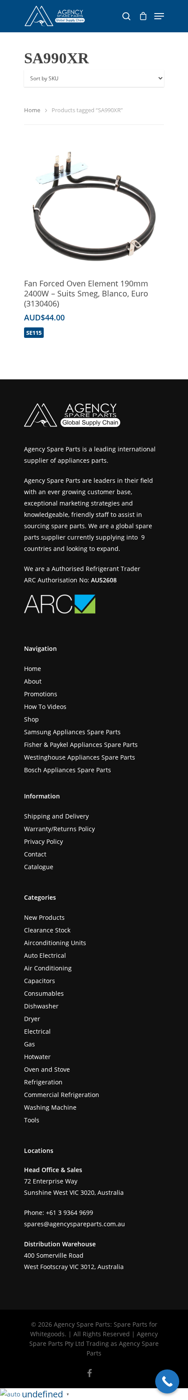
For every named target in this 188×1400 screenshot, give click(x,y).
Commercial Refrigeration (61, 1094)
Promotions (40, 694)
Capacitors (39, 981)
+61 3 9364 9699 (69, 1212)
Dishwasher (41, 1006)
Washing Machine (50, 1107)
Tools (31, 1120)
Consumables (44, 993)
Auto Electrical (45, 955)
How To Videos (45, 706)
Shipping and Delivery (56, 816)
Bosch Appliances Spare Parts (67, 770)
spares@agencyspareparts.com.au (74, 1224)
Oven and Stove (47, 1069)
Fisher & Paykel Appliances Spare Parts (81, 744)
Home (32, 110)
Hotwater (37, 1057)
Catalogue (38, 867)
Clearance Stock (47, 930)
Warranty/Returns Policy (59, 829)
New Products (44, 917)
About (33, 681)
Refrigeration (43, 1082)
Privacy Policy (43, 841)
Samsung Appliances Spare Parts (72, 732)
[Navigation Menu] (159, 16)
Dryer (32, 1019)
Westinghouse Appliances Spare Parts (79, 757)
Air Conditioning (48, 968)
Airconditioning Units (55, 943)
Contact (35, 854)
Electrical (37, 1031)
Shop (31, 719)
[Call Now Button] (167, 1381)
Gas (29, 1044)
